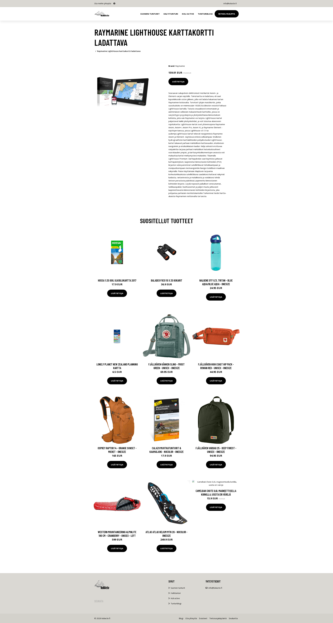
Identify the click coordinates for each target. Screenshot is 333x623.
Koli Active (188, 14)
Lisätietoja (178, 81)
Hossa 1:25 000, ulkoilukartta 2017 (117, 280)
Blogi (181, 618)
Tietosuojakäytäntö (218, 618)
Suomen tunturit (150, 14)
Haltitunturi (171, 14)
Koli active (175, 598)
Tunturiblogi (205, 14)
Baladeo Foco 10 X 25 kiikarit (166, 280)
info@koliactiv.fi (230, 3)
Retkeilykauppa (226, 14)
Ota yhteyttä (191, 618)
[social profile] (114, 3)
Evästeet (203, 618)
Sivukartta (233, 618)
